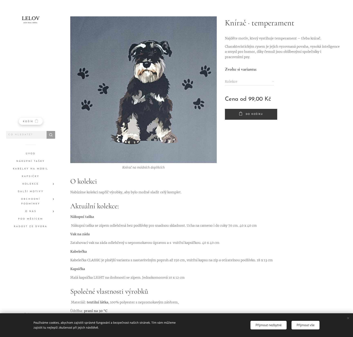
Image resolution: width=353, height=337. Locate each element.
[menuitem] (30, 153)
